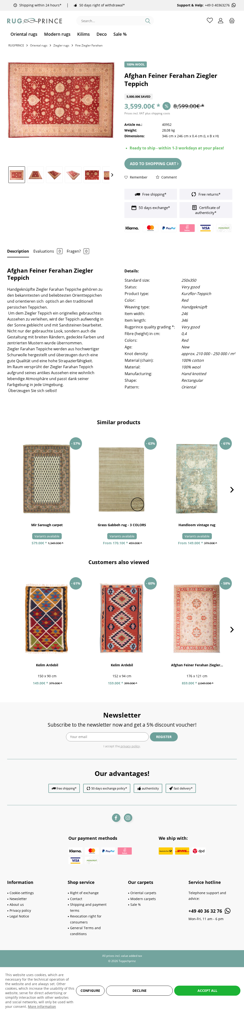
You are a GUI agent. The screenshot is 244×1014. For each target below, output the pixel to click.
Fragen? (77, 251)
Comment (168, 177)
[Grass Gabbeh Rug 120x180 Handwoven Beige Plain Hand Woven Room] (122, 478)
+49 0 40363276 (217, 5)
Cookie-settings (22, 893)
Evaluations (47, 251)
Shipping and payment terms (88, 907)
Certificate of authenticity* (207, 210)
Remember (138, 177)
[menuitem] (24, 34)
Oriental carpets (143, 893)
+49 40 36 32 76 (205, 911)
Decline (139, 990)
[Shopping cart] (232, 20)
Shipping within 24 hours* (40, 5)
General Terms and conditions (85, 931)
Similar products (118, 422)
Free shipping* (153, 194)
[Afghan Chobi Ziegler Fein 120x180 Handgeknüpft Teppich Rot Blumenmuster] (197, 618)
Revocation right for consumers (86, 919)
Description (18, 251)
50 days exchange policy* (109, 788)
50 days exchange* (154, 207)
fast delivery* (183, 788)
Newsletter (18, 899)
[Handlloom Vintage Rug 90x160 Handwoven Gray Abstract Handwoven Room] (197, 478)
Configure (90, 990)
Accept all (207, 990)
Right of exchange (84, 893)
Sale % (135, 904)
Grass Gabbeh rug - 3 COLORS (122, 525)
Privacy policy (20, 910)
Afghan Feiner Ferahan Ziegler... (197, 665)
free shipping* (66, 788)
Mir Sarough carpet (47, 525)
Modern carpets (143, 899)
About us (17, 904)
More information (42, 1006)
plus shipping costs (157, 113)
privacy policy (130, 746)
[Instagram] (128, 818)
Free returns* (209, 194)
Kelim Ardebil (47, 665)
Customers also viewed (118, 562)
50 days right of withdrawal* (102, 5)
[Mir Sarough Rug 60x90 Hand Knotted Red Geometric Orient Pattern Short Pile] (47, 478)
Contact (76, 899)
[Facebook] (116, 818)
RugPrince (16, 45)
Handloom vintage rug (196, 525)
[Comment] (178, 90)
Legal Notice (19, 916)
